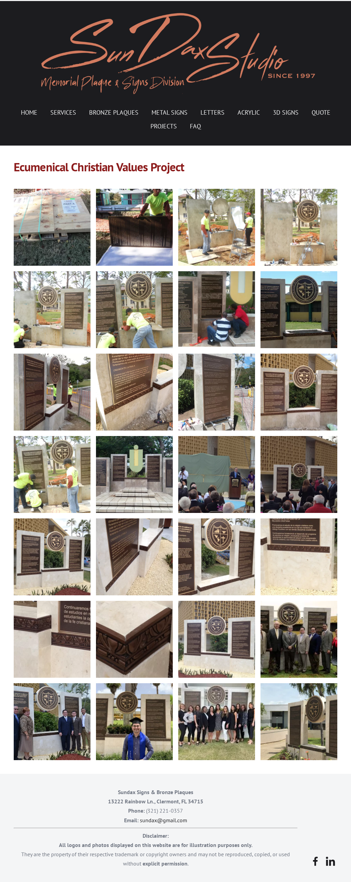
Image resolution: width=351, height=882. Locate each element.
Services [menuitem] (63, 112)
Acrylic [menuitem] (249, 112)
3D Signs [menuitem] (286, 112)
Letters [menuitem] (213, 112)
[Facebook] (315, 861)
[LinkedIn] (330, 861)
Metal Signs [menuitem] (169, 112)
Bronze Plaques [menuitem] (113, 112)
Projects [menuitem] (163, 126)
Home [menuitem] (29, 112)
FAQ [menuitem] (195, 126)
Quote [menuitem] (321, 112)
